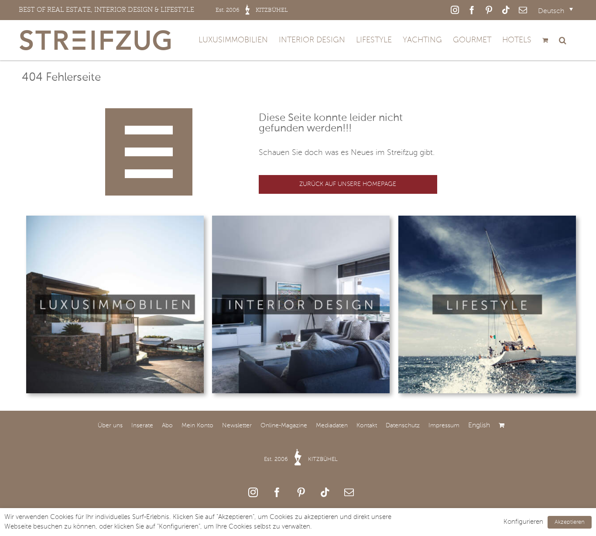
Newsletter (237, 426)
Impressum (443, 426)
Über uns (110, 426)
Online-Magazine (283, 426)
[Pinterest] (301, 492)
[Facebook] (277, 492)
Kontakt (366, 426)
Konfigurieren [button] (523, 522)
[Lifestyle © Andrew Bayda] (487, 219)
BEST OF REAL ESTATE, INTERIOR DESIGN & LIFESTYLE (153, 10)
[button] (562, 40)
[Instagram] (253, 492)
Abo (167, 426)
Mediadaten (332, 426)
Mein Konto (197, 426)
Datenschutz (403, 426)
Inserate (142, 426)
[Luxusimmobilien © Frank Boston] (115, 219)
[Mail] (349, 492)
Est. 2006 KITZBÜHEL (301, 459)
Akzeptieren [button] (570, 522)
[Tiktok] (325, 492)
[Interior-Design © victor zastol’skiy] (301, 219)
